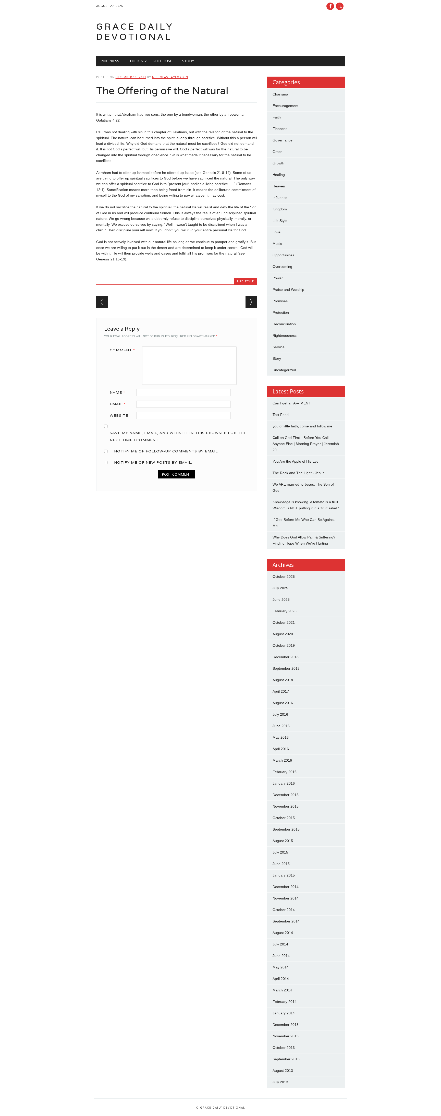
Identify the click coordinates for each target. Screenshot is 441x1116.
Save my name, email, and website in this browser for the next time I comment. (178, 436)
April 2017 (281, 691)
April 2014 (281, 979)
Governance (282, 140)
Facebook (330, 6)
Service (279, 347)
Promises (280, 301)
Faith (277, 117)
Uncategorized (284, 370)
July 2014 (280, 944)
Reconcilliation (284, 324)
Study (188, 60)
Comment (122, 350)
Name (117, 392)
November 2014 (286, 898)
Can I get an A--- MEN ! (291, 403)
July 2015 (280, 852)
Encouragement (285, 106)
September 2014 (286, 921)
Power (278, 278)
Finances (280, 129)
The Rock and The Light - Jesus (298, 473)
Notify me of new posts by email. (153, 462)
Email (118, 404)
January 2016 (284, 783)
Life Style (245, 281)
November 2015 (286, 806)
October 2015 (284, 818)
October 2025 (284, 576)
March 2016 (282, 760)
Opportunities (283, 255)
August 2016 (283, 703)
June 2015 (281, 864)
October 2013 (284, 1048)
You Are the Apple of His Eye (295, 461)
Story (277, 358)
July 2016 (280, 714)
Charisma (280, 94)
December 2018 (286, 657)
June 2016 (281, 726)
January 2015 (284, 875)
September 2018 (286, 668)
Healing (279, 175)
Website (119, 415)
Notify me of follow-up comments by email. (166, 451)
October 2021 (284, 622)
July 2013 (280, 1082)
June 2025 (281, 599)
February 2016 (285, 772)
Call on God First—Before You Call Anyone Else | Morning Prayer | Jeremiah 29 (306, 444)
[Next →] (251, 302)
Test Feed (281, 415)
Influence (280, 198)
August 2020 (283, 634)
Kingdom (280, 209)
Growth (278, 163)
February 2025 (285, 611)
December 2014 (286, 887)
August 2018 (283, 680)
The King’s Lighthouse (150, 60)
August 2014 (283, 933)
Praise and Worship (288, 289)
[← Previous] (102, 302)
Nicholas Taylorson (170, 77)
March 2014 (282, 990)
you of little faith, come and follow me (302, 426)
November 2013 (286, 1036)
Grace (278, 152)
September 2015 (286, 829)
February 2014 (285, 1002)
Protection (281, 312)
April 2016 (281, 749)
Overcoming (282, 267)
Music (277, 244)
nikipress (110, 60)
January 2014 (284, 1013)
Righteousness (285, 335)
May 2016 (281, 737)
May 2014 (281, 967)
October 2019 (284, 645)
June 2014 (281, 956)
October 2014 (284, 910)
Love (276, 232)
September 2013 (286, 1059)
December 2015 (286, 795)
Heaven (279, 186)
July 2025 (280, 588)
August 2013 (283, 1071)
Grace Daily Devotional (135, 31)
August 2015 (283, 841)
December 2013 (286, 1025)
